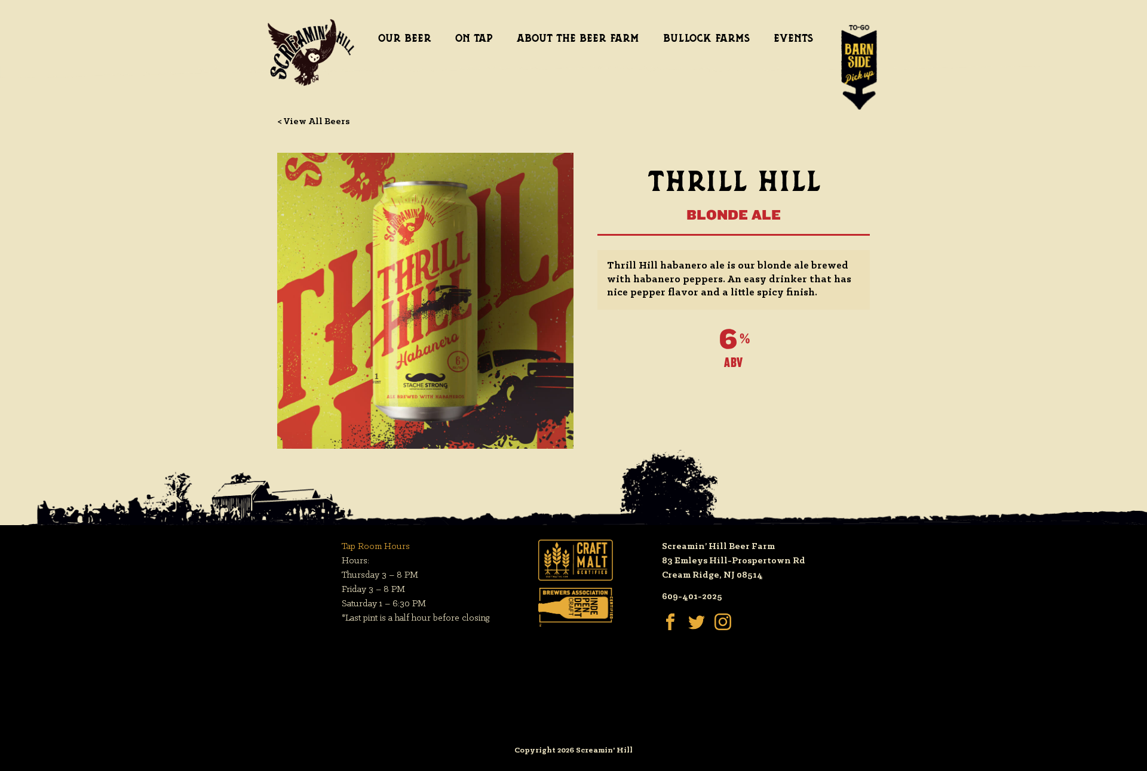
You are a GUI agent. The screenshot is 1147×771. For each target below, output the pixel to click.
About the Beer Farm (578, 38)
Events (793, 38)
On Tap (474, 38)
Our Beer (404, 38)
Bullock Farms (706, 38)
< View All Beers (313, 122)
